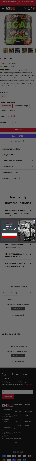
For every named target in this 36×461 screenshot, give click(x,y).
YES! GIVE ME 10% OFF (9, 237)
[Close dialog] (34, 221)
